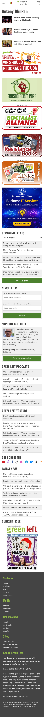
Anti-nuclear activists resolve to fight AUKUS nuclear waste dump (19, 513)
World (5, 589)
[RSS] (41, 461)
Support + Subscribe (24, 3)
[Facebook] (12, 461)
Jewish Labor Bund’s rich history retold (20, 507)
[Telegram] (26, 461)
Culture (6, 592)
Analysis (6, 586)
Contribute (7, 625)
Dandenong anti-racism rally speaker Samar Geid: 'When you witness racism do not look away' (21, 426)
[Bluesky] (31, 461)
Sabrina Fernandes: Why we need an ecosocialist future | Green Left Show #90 (21, 402)
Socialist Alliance (10, 647)
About (5, 622)
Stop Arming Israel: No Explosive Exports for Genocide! (21, 273)
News (5, 583)
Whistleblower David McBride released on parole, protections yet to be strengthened (22, 487)
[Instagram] (21, 461)
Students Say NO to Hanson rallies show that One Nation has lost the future (21, 441)
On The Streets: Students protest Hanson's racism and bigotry (18, 475)
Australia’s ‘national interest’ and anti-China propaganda (27, 43)
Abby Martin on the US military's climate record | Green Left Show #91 (21, 380)
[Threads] (36, 461)
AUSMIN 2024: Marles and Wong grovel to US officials (26, 19)
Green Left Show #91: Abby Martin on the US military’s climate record (21, 501)
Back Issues (8, 595)
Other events (22, 280)
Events (6, 631)
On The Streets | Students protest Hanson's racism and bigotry (18, 373)
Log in (38, 3)
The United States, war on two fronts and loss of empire (26, 31)
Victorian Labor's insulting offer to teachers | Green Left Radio (18, 387)
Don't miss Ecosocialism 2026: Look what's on (19, 417)
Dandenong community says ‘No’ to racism (21, 481)
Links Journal (8, 641)
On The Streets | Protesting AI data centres (18, 395)
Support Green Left (15, 324)
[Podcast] (8, 461)
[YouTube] (3, 461)
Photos (6, 605)
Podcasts (7, 608)
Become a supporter (22, 358)
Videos (6, 611)
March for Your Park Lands (14, 250)
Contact (6, 628)
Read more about (15, 696)
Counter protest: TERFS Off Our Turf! (19, 243)
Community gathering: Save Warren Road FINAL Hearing (21, 258)
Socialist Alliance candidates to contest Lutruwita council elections (20, 494)
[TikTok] (17, 461)
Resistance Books (11, 644)
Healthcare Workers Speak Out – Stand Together (20, 266)
